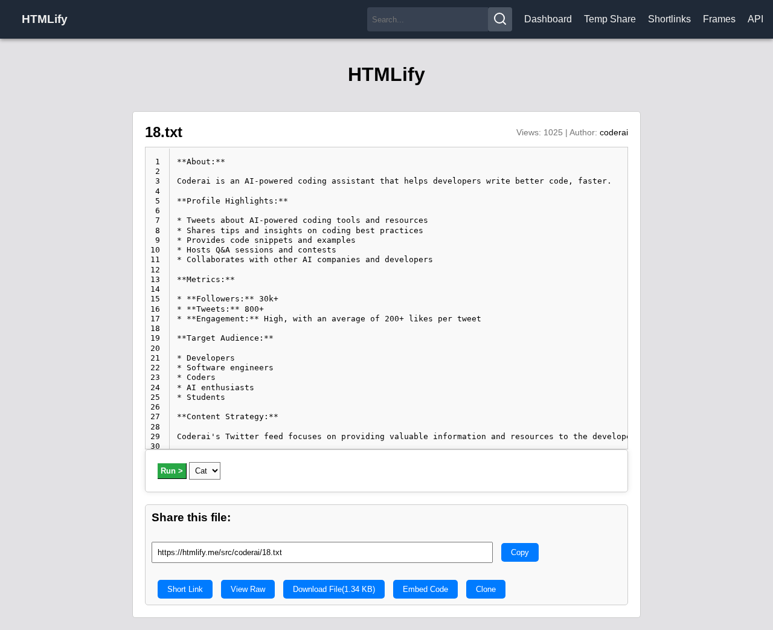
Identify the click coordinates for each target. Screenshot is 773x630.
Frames (719, 19)
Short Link (185, 589)
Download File (334, 589)
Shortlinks (669, 19)
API (755, 19)
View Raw (248, 589)
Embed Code (425, 589)
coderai (614, 132)
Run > (172, 470)
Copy (520, 552)
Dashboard (548, 19)
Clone (486, 589)
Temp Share (610, 19)
